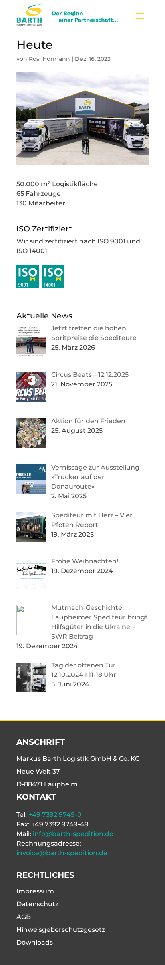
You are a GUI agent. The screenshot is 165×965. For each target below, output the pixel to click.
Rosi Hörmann (49, 58)
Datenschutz (37, 904)
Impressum (35, 891)
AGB (23, 917)
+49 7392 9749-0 (55, 814)
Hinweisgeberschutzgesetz (60, 929)
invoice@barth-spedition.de (61, 853)
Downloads (34, 942)
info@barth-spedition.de (73, 834)
